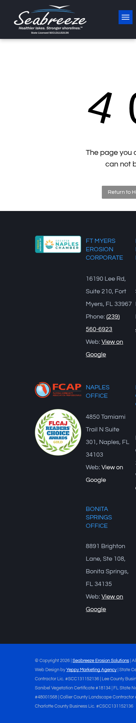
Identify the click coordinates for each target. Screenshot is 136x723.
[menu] (126, 17)
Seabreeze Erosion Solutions (101, 660)
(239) (113, 316)
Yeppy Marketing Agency (91, 669)
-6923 (104, 329)
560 (91, 329)
